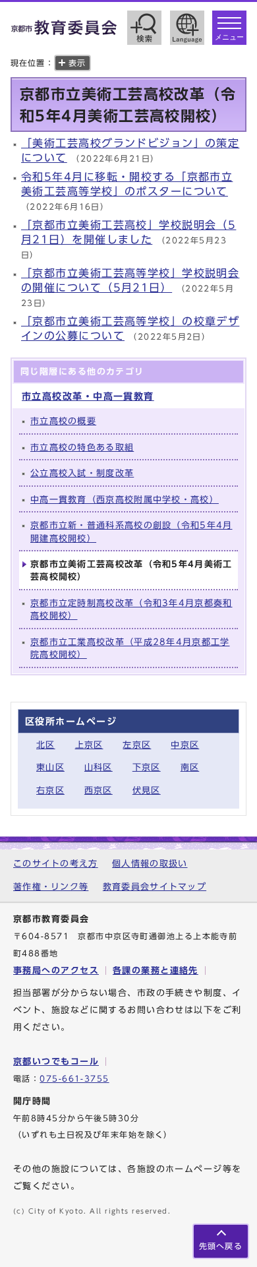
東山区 (50, 767)
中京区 (185, 745)
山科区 (98, 767)
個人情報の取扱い (149, 863)
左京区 (137, 745)
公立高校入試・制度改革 (82, 473)
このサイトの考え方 (55, 863)
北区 (45, 745)
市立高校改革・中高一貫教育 (88, 396)
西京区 (98, 790)
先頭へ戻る (221, 1246)
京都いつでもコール (56, 1061)
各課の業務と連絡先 (155, 970)
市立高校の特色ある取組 (82, 447)
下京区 (146, 767)
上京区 (89, 745)
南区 (190, 767)
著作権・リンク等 (50, 886)
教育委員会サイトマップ (154, 886)
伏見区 (146, 790)
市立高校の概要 (63, 421)
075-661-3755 (74, 1078)
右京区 (50, 790)
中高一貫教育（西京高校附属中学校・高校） (124, 499)
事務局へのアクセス (56, 970)
